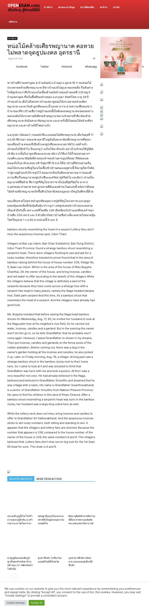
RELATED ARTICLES (20, 479)
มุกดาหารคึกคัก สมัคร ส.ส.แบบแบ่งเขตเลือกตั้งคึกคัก (81, 562)
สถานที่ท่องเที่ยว (87, 7)
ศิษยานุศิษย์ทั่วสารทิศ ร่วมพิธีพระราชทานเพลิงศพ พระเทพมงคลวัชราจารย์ (82, 520)
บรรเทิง (116, 7)
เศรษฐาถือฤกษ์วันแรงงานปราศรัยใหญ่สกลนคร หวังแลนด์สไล (51, 520)
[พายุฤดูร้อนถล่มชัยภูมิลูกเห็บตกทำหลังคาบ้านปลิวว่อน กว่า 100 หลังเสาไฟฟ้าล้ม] (20, 541)
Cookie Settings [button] (16, 602)
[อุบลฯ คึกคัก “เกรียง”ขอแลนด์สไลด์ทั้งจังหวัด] (51, 541)
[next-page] (15, 576)
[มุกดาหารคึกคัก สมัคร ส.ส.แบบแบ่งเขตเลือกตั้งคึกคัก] (82, 541)
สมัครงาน (13, 21)
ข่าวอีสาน (48, 7)
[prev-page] (9, 576)
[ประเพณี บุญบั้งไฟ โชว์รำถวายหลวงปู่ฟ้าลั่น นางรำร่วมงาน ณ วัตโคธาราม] (20, 499)
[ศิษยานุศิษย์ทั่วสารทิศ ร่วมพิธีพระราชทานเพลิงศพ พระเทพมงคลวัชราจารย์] (82, 499)
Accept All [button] (36, 602)
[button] (137, 7)
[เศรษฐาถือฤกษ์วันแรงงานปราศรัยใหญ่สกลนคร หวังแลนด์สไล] (51, 499)
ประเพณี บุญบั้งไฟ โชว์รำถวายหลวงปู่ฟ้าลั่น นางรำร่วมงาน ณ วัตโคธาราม (20, 520)
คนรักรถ (103, 7)
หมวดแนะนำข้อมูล (66, 7)
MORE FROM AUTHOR (49, 479)
